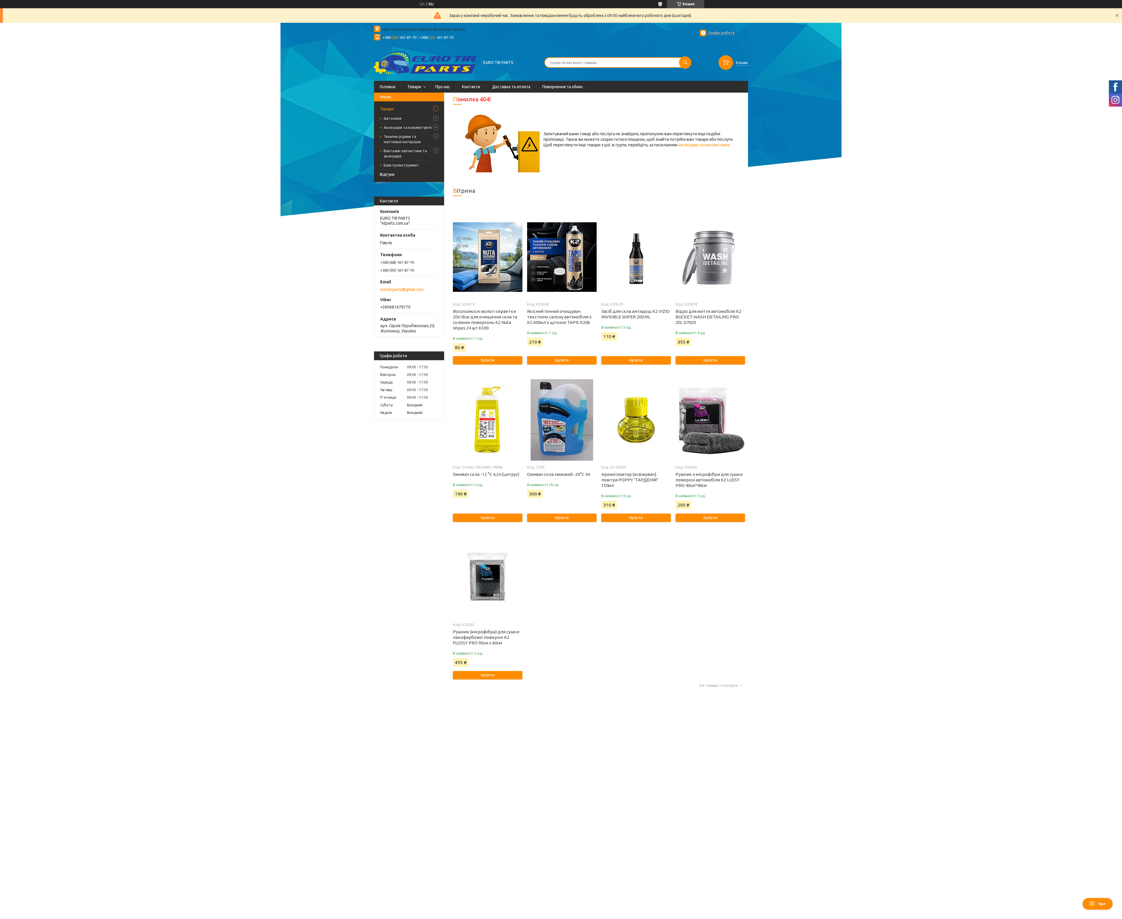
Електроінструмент (401, 165)
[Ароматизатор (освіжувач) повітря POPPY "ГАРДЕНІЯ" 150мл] (636, 420)
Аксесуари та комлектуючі (408, 127)
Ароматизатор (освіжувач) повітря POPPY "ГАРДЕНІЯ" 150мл (629, 480)
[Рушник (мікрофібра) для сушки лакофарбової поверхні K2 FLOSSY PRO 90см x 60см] (487, 577)
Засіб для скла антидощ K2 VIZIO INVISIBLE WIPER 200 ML (635, 314)
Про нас (442, 87)
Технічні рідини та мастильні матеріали (402, 139)
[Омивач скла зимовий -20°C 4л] (561, 420)
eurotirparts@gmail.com (402, 289)
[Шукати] (685, 62)
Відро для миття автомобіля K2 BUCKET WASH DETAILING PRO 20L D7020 (708, 317)
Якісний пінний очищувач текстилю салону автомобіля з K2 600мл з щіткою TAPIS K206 (559, 317)
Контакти (471, 87)
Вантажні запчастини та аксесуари (405, 153)
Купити (487, 360)
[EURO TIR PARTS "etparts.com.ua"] (425, 62)
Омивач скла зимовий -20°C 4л (558, 474)
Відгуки (387, 174)
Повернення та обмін (562, 87)
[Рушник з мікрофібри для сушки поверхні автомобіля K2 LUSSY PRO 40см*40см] (710, 420)
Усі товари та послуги (718, 685)
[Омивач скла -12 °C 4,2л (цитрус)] (487, 420)
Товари (414, 87)
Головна (387, 87)
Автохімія (392, 118)
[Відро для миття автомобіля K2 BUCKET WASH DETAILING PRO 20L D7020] (710, 257)
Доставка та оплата (511, 87)
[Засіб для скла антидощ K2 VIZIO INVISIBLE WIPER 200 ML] (636, 257)
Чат (1102, 903)
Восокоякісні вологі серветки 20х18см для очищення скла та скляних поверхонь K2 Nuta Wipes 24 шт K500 (485, 319)
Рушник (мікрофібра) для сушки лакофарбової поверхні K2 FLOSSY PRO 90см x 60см (486, 637)
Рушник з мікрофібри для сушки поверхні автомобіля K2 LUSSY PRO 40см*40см (709, 480)
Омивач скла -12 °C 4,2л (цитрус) (486, 474)
